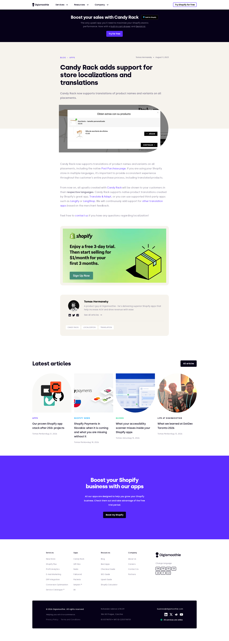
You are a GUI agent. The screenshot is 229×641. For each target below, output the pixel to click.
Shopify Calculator (109, 585)
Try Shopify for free (185, 4)
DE (168, 569)
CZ (168, 573)
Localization (89, 327)
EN (158, 569)
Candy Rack (114, 187)
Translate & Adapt (100, 196)
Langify (74, 201)
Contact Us (133, 569)
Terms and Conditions (70, 619)
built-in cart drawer (121, 26)
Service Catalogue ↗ (55, 590)
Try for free (114, 33)
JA (158, 573)
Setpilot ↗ (77, 585)
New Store (50, 559)
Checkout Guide (108, 569)
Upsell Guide (106, 580)
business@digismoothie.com (170, 609)
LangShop (89, 201)
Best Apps (105, 564)
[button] (62, 4)
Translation (106, 327)
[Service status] (172, 620)
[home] (40, 4)
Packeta (77, 580)
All (74, 590)
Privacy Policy (52, 619)
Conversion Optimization (57, 585)
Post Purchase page (113, 168)
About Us (132, 559)
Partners (132, 574)
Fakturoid (77, 574)
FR (163, 569)
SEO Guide (105, 574)
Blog (103, 559)
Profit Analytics (53, 569)
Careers (131, 564)
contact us (82, 215)
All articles (188, 363)
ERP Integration (53, 580)
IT (163, 573)
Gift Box (76, 564)
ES (174, 569)
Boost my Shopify (114, 515)
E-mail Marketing (53, 574)
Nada (75, 569)
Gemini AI (140, 26)
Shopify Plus (51, 564)
